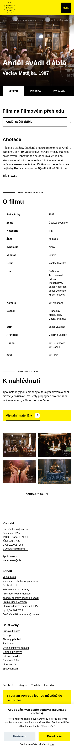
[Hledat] (54, 7)
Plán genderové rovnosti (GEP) (20, 606)
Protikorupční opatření (15, 601)
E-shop (7, 635)
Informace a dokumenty (16, 589)
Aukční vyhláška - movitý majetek (22, 614)
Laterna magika (11, 656)
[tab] (23, 415)
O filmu (13, 90)
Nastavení (19, 736)
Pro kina (35, 90)
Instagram (22, 685)
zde (52, 744)
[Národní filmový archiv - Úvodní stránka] (9, 7)
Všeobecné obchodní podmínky (20, 581)
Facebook (8, 685)
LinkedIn (49, 685)
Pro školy (59, 90)
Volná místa (9, 576)
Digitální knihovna (12, 651)
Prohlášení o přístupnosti (16, 593)
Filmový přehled (11, 639)
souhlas (9, 722)
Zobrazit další (37, 494)
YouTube (36, 685)
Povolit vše (54, 736)
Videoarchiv (9, 664)
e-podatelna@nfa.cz (14, 548)
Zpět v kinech (10, 668)
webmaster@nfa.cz (14, 560)
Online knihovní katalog (16, 647)
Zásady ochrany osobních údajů (21, 597)
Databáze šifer (11, 660)
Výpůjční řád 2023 (13, 610)
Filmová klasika (11, 631)
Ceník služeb (10, 585)
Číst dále (10, 176)
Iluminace (8, 643)
